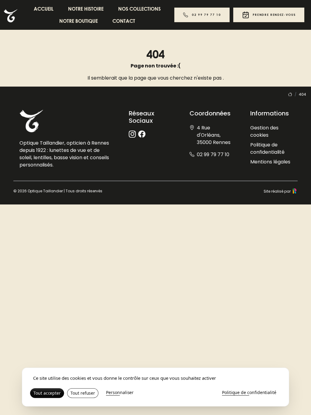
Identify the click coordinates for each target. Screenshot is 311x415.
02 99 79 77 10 (206, 14)
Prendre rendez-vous (274, 14)
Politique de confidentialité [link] (249, 392)
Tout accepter (47, 393)
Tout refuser (82, 393)
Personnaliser (120, 392)
